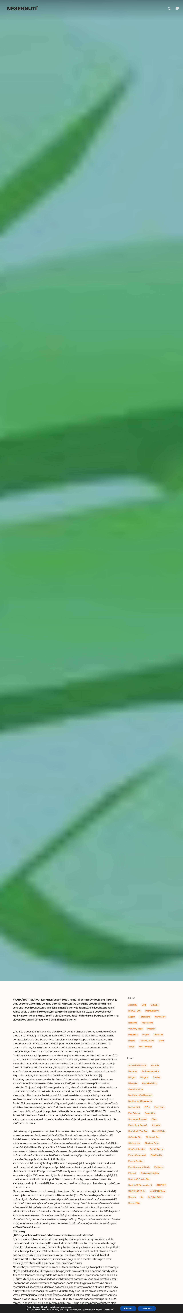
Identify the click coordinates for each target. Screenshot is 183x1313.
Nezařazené (147, 1027)
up (142, 1201)
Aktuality (132, 1009)
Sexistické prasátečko (138, 1183)
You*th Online (145, 1051)
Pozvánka (133, 1039)
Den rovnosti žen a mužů (140, 1105)
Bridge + (144, 1081)
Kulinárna (156, 1129)
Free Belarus (134, 1117)
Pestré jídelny (156, 1153)
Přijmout (128, 1308)
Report (131, 1045)
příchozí (132, 1177)
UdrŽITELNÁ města (136, 1195)
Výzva (131, 1051)
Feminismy (159, 1111)
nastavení (109, 1310)
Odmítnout (147, 1308)
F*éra (147, 1111)
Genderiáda (150, 1117)
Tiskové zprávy (91, 503)
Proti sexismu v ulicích (139, 1171)
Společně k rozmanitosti (140, 1189)
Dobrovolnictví (152, 1015)
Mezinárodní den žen (137, 1135)
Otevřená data (151, 1147)
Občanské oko (134, 1141)
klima (154, 1123)
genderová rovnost (137, 1123)
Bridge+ (132, 1081)
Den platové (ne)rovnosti (140, 1099)
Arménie (155, 1069)
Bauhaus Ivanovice (150, 1075)
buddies (156, 1081)
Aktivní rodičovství (137, 1069)
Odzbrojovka (134, 1147)
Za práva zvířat (155, 1201)
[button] (177, 8)
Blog (144, 1009)
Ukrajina (132, 1201)
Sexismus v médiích (150, 1177)
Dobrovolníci (134, 1111)
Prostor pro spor (136, 1165)
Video (161, 1045)
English (131, 1021)
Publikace (158, 1039)
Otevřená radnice (136, 1153)
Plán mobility (156, 1159)
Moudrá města (158, 1135)
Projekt (145, 1039)
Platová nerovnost (137, 1159)
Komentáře (160, 1021)
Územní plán (134, 1207)
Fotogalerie (145, 1021)
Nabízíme (132, 1027)
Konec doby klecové (137, 1129)
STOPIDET (161, 1189)
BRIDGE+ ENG (134, 1015)
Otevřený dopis (135, 1033)
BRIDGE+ (155, 1009)
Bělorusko (132, 1087)
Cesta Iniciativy (149, 1087)
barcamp (132, 1075)
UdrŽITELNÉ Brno (157, 1195)
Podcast (151, 1033)
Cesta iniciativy (135, 1093)
